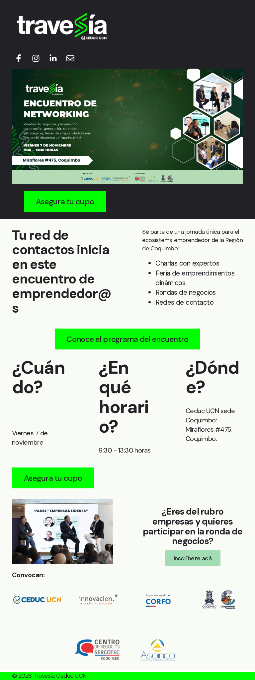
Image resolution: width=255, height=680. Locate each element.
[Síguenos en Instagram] (35, 58)
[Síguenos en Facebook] (18, 58)
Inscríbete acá (193, 558)
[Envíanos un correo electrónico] (70, 58)
